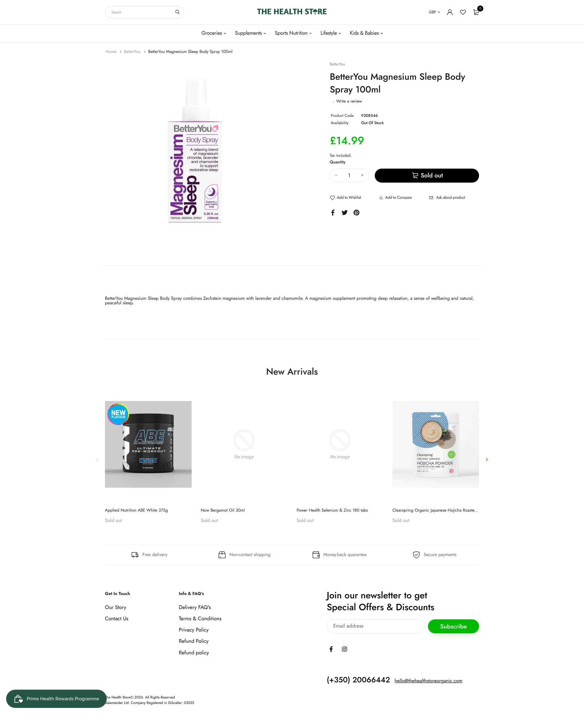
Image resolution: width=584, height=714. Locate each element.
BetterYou (133, 52)
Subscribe (453, 626)
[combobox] (144, 12)
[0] (476, 12)
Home (112, 52)
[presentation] (97, 459)
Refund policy (194, 652)
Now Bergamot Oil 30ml (223, 510)
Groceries (211, 33)
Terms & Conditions (200, 618)
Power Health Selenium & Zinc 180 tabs (332, 510)
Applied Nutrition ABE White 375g (136, 510)
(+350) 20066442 (358, 679)
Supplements (248, 33)
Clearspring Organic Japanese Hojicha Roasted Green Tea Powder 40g (456, 510)
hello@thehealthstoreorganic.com (428, 680)
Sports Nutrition (291, 33)
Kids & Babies (364, 33)
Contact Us (116, 618)
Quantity (338, 162)
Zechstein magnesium (224, 298)
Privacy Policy (194, 630)
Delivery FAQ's (195, 607)
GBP (432, 12)
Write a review (349, 101)
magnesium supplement (332, 298)
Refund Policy (194, 641)
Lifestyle (329, 33)
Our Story (115, 607)
